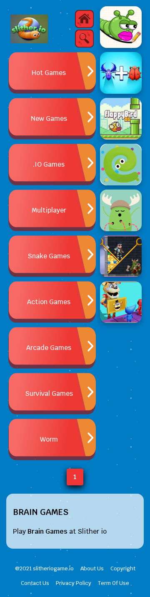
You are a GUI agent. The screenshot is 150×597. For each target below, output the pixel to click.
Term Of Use (113, 583)
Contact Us (35, 583)
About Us (92, 568)
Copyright (122, 568)
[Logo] (29, 29)
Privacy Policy (73, 583)
